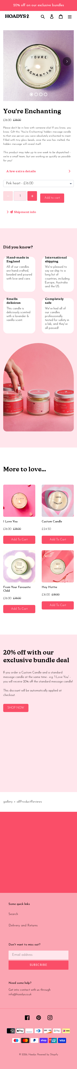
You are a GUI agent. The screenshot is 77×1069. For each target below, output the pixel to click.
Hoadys (32, 1054)
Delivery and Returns (23, 925)
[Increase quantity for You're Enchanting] (32, 196)
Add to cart (52, 198)
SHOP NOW (15, 707)
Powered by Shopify (47, 1054)
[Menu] (69, 16)
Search (13, 914)
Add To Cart (19, 539)
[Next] (67, 61)
